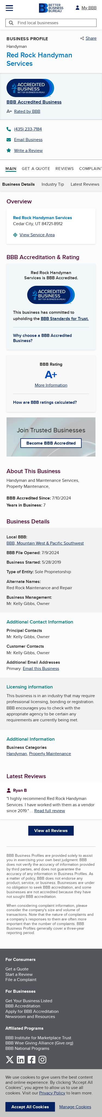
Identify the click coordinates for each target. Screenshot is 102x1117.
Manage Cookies (75, 1106)
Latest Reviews (85, 184)
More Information (51, 385)
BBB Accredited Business (34, 102)
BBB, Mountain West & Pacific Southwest (45, 543)
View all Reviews (51, 830)
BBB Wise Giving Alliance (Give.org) (39, 1043)
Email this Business (41, 668)
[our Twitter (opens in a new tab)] (9, 1062)
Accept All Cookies (30, 1107)
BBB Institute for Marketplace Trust (38, 1038)
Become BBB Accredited (51, 443)
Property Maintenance (50, 753)
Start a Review (19, 974)
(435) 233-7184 (28, 129)
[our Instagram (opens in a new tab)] (42, 1062)
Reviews (64, 168)
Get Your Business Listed (28, 1001)
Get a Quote (36, 168)
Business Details (18, 184)
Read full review (49, 811)
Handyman (17, 753)
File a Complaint (20, 979)
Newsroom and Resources (30, 1016)
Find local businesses (38, 23)
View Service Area (37, 234)
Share (91, 38)
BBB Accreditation (22, 1006)
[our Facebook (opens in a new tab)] (31, 1062)
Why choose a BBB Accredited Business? (42, 337)
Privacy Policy (52, 1093)
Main (10, 169)
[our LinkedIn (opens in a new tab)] (20, 1062)
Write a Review (28, 150)
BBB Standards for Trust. (65, 318)
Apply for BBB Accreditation (32, 1011)
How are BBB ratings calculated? (45, 402)
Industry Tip (53, 184)
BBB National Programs (27, 1048)
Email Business (28, 139)
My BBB (89, 7)
